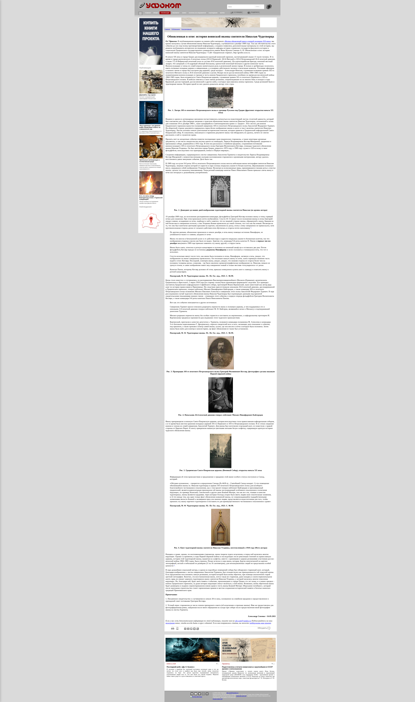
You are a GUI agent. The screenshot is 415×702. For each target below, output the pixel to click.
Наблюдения (213, 13)
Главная (148, 13)
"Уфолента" (176, 13)
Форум (222, 13)
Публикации (165, 13)
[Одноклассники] (188, 628)
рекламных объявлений (228, 697)
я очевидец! (238, 12)
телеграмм (170, 623)
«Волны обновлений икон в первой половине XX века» (247, 41)
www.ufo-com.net (241, 696)
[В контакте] (185, 628)
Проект (155, 13)
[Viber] (197, 628)
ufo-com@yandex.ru (243, 621)
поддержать (255, 12)
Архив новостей (217, 699)
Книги (184, 13)
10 (274, 664)
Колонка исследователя (197, 13)
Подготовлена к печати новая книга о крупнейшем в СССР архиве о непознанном (247, 668)
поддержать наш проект (260, 623)
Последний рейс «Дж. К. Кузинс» (181, 667)
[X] (191, 628)
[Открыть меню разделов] (140, 13)
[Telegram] (194, 628)
